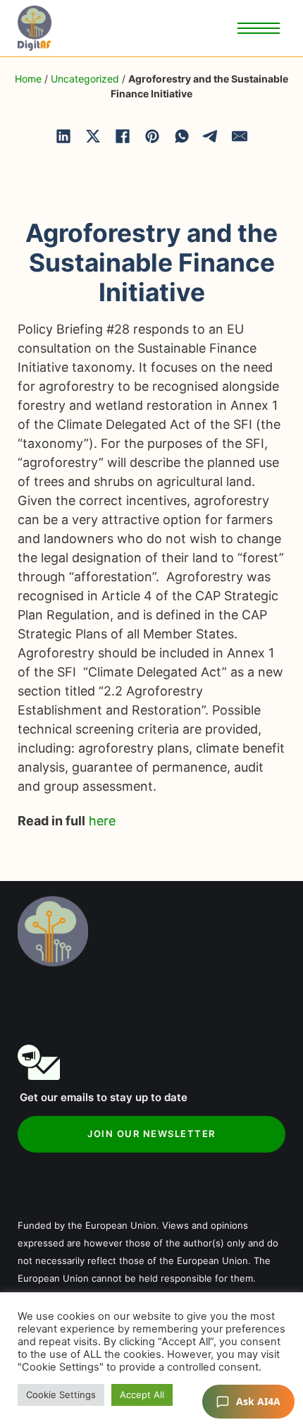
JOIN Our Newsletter (151, 1133)
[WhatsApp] (182, 136)
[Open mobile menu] (258, 28)
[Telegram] (211, 136)
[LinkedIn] (63, 136)
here (102, 820)
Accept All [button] (142, 1394)
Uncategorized (85, 79)
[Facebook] (122, 136)
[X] (93, 136)
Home (28, 79)
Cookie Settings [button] (61, 1394)
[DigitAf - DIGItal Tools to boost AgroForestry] (34, 28)
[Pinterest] (152, 136)
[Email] (239, 136)
